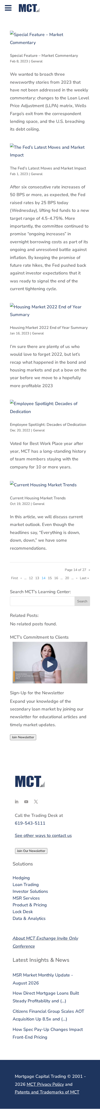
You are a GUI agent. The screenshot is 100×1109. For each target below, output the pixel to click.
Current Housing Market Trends (38, 498)
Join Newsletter (23, 737)
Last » (84, 578)
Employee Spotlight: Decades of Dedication (48, 424)
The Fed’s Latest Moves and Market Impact (48, 168)
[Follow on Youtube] (26, 802)
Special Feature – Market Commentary (44, 55)
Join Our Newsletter (31, 851)
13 (37, 578)
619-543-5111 (30, 823)
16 (56, 578)
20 (67, 578)
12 (31, 578)
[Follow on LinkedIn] (16, 802)
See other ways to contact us (43, 835)
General (36, 61)
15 (50, 578)
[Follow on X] (36, 802)
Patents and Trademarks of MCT (47, 1092)
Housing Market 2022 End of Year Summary (49, 327)
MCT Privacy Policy (45, 1084)
